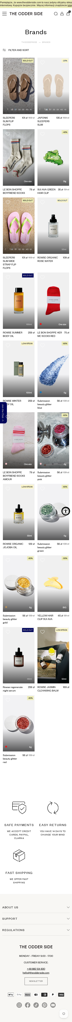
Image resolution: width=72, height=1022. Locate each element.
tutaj (50, 5)
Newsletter (36, 981)
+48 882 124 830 (36, 968)
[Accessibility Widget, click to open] (65, 511)
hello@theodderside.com (36, 972)
